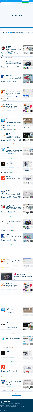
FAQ (25, 403)
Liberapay (6, 407)
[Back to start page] (3, 0)
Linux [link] (17, 32)
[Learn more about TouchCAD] (3, 91)
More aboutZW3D (27, 199)
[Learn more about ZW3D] (3, 192)
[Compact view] (29, 32)
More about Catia (16, 27)
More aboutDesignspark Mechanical (27, 55)
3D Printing (12, 153)
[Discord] (0, 410)
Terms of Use (26, 404)
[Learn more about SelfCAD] (3, 149)
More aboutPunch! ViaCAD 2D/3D (27, 127)
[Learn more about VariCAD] (3, 77)
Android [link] (13, 32)
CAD (8, 53)
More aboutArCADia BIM (27, 331)
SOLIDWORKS (11, 21)
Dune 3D (15, 21)
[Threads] (5, 410)
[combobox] (25, 0)
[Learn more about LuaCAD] (3, 163)
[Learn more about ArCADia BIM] (3, 135)
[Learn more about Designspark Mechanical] (3, 48)
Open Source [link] (20, 32)
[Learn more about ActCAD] (3, 106)
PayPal (8, 407)
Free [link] (16, 32)
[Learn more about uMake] (3, 178)
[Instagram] (6, 410)
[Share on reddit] (3, 29)
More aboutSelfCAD (27, 156)
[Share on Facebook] (1, 29)
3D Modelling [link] (10, 32)
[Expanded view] (28, 32)
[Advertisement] (16, 9)
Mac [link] (14, 32)
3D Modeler (11, 53)
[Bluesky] (4, 410)
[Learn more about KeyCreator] (3, 63)
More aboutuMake (27, 374)
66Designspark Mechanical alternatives (9, 51)
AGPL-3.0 (6, 167)
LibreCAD (1, 21)
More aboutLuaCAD (27, 170)
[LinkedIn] (7, 410)
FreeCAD (14, 19)
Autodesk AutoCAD (6, 21)
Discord (18, 406)
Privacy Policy (26, 405)
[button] (14, 46)
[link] (16, 395)
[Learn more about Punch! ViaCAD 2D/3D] (3, 120)
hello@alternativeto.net (13, 406)
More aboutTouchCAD (27, 98)
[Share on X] (2, 29)
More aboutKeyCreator (27, 228)
